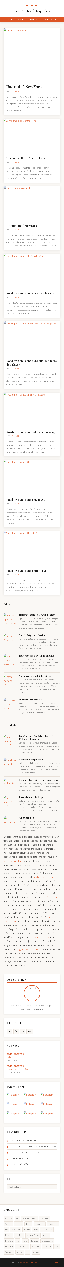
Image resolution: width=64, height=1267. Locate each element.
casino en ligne (51, 896)
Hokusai (10, 1057)
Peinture (34, 1241)
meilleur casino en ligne (44, 876)
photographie (47, 1241)
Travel (22, 19)
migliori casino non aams (29, 949)
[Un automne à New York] (32, 204)
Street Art (47, 1246)
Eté (6, 1229)
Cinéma (8, 1224)
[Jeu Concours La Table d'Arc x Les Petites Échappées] (10, 740)
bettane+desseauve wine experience (39, 779)
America (8, 1218)
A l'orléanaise (26, 817)
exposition (16, 1229)
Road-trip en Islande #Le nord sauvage (31, 432)
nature (46, 1235)
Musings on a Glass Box (17, 1069)
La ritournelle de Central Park (25, 158)
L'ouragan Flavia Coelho (22, 1158)
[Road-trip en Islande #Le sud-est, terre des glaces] (32, 339)
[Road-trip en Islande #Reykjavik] (32, 549)
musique (19, 1235)
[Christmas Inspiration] (10, 763)
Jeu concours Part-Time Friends (36, 655)
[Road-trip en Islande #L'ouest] (32, 478)
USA (56, 1246)
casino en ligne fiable (14, 860)
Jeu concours (47, 1229)
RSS (29, 1031)
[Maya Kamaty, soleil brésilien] (10, 680)
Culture (19, 1224)
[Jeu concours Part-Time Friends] (10, 659)
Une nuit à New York (24, 86)
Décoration (39, 1224)
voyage (36, 1252)
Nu (18, 1241)
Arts (11, 19)
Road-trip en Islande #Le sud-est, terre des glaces (31, 362)
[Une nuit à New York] (32, 55)
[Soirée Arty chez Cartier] (10, 639)
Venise (19, 1252)
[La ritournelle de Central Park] (32, 136)
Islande (27, 1229)
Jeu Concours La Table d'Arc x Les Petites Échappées (37, 738)
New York (9, 1241)
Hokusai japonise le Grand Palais (37, 614)
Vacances (9, 1252)
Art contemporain (30, 1218)
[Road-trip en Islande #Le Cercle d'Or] (32, 271)
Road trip (9, 1246)
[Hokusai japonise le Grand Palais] (10, 618)
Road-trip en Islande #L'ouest (25, 499)
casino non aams (41, 937)
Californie (45, 1218)
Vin (27, 1252)
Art (17, 1218)
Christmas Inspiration (31, 759)
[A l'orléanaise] (10, 821)
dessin (28, 1224)
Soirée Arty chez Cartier (32, 635)
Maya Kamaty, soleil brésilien (35, 676)
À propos (50, 19)
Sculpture (35, 1246)
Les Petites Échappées (32, 8)
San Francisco (22, 1246)
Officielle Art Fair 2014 (31, 699)
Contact (57, 1262)
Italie (36, 1229)
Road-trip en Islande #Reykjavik (26, 570)
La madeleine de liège (31, 797)
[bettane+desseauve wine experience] (10, 784)
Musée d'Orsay (33, 1235)
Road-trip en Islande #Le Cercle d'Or (30, 293)
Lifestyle (35, 19)
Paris (25, 1241)
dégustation (52, 1224)
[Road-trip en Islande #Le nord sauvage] (32, 410)
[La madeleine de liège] (10, 801)
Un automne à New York (21, 226)
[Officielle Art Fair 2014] (10, 703)
